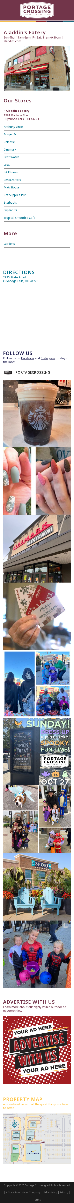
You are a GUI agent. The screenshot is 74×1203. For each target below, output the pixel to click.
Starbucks (10, 202)
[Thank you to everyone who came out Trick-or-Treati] (37, 684)
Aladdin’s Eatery (21, 115)
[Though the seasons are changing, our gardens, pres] (37, 887)
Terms (37, 1199)
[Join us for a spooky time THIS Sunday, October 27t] (37, 751)
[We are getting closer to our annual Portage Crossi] (37, 954)
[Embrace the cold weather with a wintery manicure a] (37, 481)
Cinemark (10, 149)
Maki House (12, 187)
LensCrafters (12, 180)
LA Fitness (11, 172)
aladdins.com (12, 41)
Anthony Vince (13, 127)
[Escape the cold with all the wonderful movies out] (37, 549)
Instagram (48, 358)
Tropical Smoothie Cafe (19, 218)
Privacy (64, 1192)
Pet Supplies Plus (15, 195)
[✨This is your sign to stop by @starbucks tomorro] (37, 413)
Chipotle (9, 142)
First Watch (11, 157)
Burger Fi (10, 134)
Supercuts (10, 210)
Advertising (50, 1192)
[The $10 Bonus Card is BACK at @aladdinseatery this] (37, 616)
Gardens (9, 244)
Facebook (27, 358)
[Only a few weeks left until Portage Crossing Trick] (37, 819)
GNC (7, 165)
